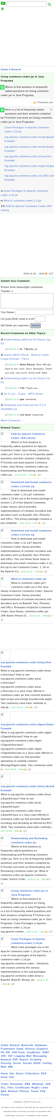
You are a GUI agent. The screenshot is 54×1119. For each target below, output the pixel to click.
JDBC (45, 1052)
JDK (3, 1056)
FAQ (42, 1091)
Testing (47, 1063)
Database (41, 1045)
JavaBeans (33, 1052)
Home (4, 69)
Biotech (15, 1045)
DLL (3, 1087)
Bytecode (27, 1045)
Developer (16, 1084)
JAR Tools (18, 1052)
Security (6, 1063)
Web (3, 1066)
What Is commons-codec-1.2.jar (22, 200)
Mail (29, 1056)
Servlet (27, 1063)
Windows (38, 1084)
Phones (24, 1091)
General (16, 69)
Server (17, 1063)
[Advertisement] (27, 39)
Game (20, 1049)
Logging (19, 1056)
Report (24, 1059)
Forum (5, 1095)
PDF (15, 1059)
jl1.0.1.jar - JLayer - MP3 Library (23, 394)
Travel (35, 1091)
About (19, 1073)
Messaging (40, 1056)
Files (11, 1087)
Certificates (22, 1087)
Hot (12, 1073)
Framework (8, 1049)
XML (10, 1066)
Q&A (4, 1091)
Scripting (36, 1059)
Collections (32, 1073)
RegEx (35, 1087)
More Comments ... (12, 420)
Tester (5, 1084)
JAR (48, 1084)
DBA (28, 1084)
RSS (43, 1073)
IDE (8, 1052)
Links (44, 1087)
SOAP (37, 1063)
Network (6, 1059)
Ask (11, 1077)
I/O (2, 1052)
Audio (4, 1045)
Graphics (42, 1049)
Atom (4, 1077)
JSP (10, 1056)
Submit (35, 325)
